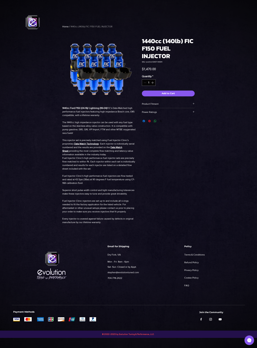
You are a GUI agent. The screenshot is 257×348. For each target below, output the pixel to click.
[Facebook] (201, 319)
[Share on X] (161, 121)
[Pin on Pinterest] (149, 121)
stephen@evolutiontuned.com (123, 272)
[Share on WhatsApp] (155, 121)
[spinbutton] (149, 83)
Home (65, 26)
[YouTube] (220, 319)
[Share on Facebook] (144, 121)
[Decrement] (144, 83)
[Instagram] (210, 319)
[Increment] (153, 83)
